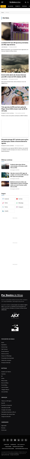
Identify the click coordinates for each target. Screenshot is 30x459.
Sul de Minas (4, 385)
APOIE (3, 6)
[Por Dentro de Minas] (15, 2)
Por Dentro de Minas (14, 453)
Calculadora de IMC (5, 407)
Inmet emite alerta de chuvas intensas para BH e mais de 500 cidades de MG (13, 76)
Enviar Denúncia (5, 351)
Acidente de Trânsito (6, 371)
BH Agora (10, 6)
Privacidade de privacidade (7, 358)
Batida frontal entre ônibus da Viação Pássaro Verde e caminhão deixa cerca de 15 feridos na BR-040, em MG (19, 184)
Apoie (2, 342)
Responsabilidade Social (21, 448)
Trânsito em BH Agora (6, 401)
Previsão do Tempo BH (6, 405)
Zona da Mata (4, 391)
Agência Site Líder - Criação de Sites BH (10, 454)
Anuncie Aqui (4, 347)
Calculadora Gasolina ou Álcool (8, 412)
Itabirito (17, 6)
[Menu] (2, 2)
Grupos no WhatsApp (6, 356)
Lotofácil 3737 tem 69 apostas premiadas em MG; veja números (14, 43)
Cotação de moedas (6, 409)
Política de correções (6, 360)
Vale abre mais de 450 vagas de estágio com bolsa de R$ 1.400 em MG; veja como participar (19, 174)
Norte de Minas (4, 382)
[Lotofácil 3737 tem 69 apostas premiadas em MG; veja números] (15, 31)
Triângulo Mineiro (5, 389)
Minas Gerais (4, 380)
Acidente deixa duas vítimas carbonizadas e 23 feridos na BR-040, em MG (19, 166)
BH (2, 376)
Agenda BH (3, 425)
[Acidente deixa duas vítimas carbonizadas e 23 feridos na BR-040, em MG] (5, 166)
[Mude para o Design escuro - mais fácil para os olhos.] (28, 2)
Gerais (2, 378)
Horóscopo (4, 430)
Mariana (24, 6)
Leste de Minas (4, 387)
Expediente (4, 344)
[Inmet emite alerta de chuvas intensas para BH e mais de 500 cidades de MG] (15, 63)
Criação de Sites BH (5, 416)
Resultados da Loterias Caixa (8, 414)
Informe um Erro (5, 353)
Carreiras (3, 374)
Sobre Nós (6, 444)
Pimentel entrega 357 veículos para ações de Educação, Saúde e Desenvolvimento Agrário (14, 141)
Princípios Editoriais (5, 362)
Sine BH (3, 403)
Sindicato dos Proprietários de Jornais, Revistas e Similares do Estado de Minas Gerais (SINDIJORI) (14, 308)
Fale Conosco (4, 349)
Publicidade (8, 446)
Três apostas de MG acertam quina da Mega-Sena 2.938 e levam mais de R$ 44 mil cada (14, 109)
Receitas (3, 427)
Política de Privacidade (8, 448)
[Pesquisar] (25, 2)
